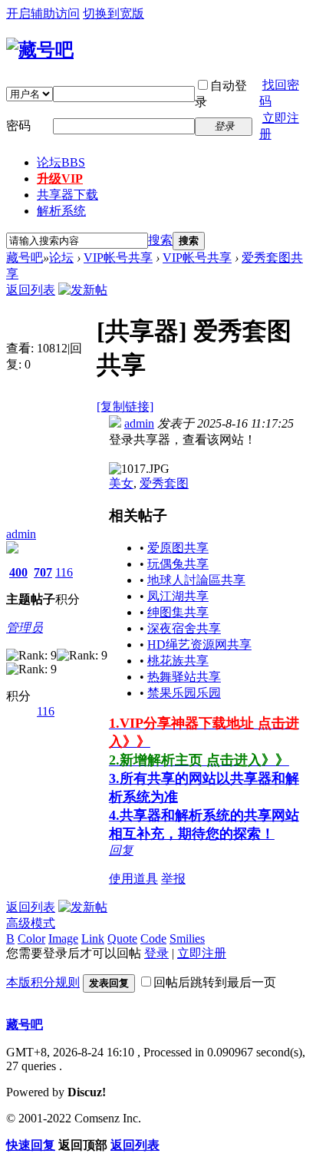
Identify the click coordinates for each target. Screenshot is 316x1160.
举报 (173, 878)
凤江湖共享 (178, 596)
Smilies (187, 938)
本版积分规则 (43, 982)
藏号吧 (24, 257)
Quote (122, 938)
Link (92, 938)
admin (21, 533)
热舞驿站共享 (184, 676)
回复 (121, 850)
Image (63, 938)
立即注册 (201, 953)
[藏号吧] (40, 50)
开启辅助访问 (43, 13)
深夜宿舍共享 (184, 628)
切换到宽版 (113, 13)
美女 (121, 483)
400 (18, 572)
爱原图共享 (178, 547)
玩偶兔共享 (178, 563)
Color (31, 938)
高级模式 (30, 923)
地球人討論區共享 (196, 580)
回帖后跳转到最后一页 (214, 982)
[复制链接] (125, 406)
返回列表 (30, 289)
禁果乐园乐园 (184, 692)
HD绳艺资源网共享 (199, 644)
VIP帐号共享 (118, 257)
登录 (156, 953)
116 (64, 572)
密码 (18, 125)
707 (43, 572)
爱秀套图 (164, 483)
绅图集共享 (178, 612)
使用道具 (133, 878)
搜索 (160, 239)
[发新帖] (82, 289)
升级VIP (60, 178)
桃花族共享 (178, 660)
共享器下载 (67, 194)
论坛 (61, 162)
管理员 (24, 627)
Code (153, 938)
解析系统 (61, 210)
